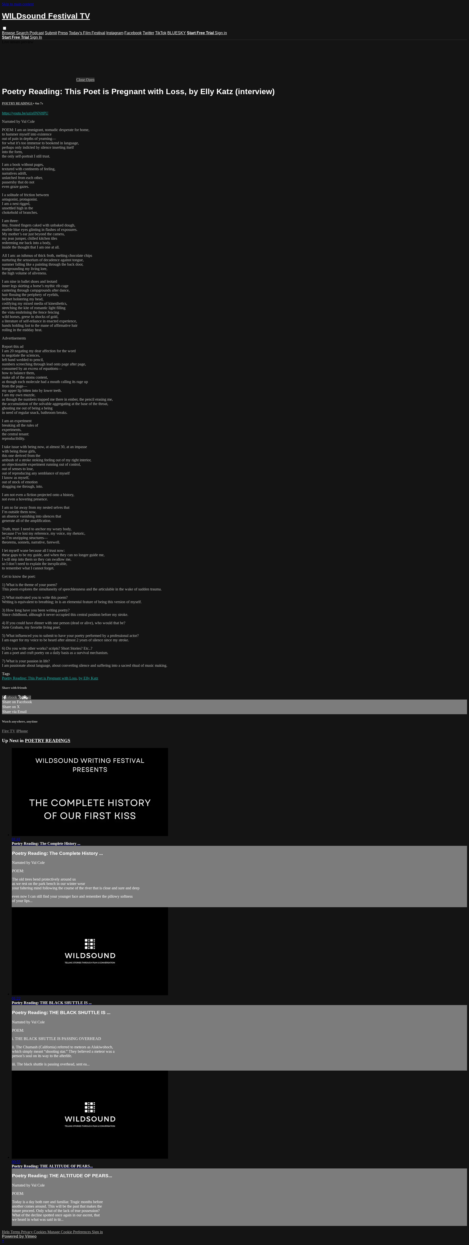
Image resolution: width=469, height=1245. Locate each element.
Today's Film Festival (87, 33)
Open (90, 80)
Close (81, 80)
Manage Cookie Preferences (69, 1232)
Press (63, 33)
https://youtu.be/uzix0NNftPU (25, 113)
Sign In (36, 37)
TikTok (160, 33)
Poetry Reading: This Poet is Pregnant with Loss (39, 678)
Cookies (40, 1232)
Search (23, 33)
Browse (9, 33)
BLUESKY (176, 33)
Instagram (114, 33)
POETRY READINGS (17, 103)
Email (26, 697)
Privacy (27, 1232)
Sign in (221, 33)
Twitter (148, 33)
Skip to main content (18, 4)
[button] (4, 28)
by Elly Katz (88, 678)
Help (6, 1232)
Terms (16, 1232)
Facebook (133, 33)
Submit (51, 33)
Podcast (37, 33)
